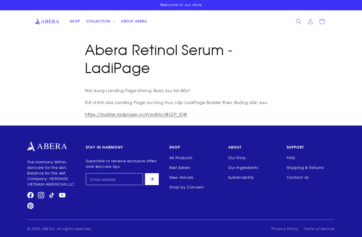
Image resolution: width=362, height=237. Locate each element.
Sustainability (241, 177)
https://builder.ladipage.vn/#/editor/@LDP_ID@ (136, 114)
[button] (100, 21)
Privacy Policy (284, 228)
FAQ (291, 157)
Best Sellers (179, 167)
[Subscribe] (152, 179)
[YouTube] (62, 195)
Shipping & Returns (305, 167)
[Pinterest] (30, 206)
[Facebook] (30, 195)
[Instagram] (41, 195)
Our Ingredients (243, 167)
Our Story (237, 157)
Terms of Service (319, 228)
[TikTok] (51, 195)
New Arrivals (181, 177)
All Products (180, 157)
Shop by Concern (186, 186)
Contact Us (297, 177)
